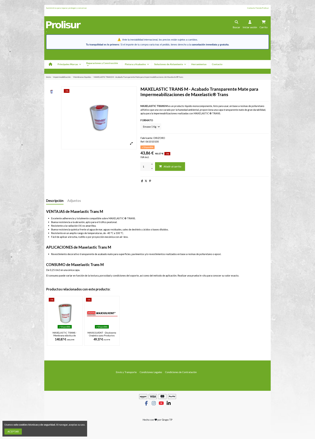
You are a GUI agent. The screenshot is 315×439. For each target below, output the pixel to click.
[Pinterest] (150, 180)
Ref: (142, 141)
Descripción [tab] (54, 201)
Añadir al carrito (172, 166)
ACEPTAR (13, 431)
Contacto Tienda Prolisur (258, 8)
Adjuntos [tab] (74, 201)
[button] (136, 64)
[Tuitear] (146, 180)
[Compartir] (142, 180)
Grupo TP (167, 419)
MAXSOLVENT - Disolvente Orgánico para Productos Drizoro (102, 335)
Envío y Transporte (126, 372)
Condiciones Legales (151, 372)
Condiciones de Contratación (181, 372)
